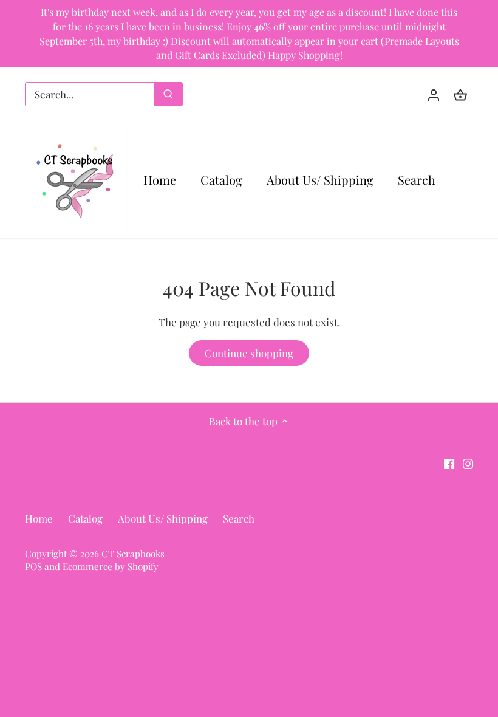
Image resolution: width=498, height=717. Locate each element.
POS (33, 566)
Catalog (85, 518)
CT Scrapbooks (133, 553)
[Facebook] (449, 463)
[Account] (433, 94)
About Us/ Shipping (163, 518)
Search (238, 518)
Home (39, 518)
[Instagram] (468, 463)
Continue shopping (249, 353)
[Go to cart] (460, 94)
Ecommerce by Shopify (111, 566)
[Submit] (168, 94)
